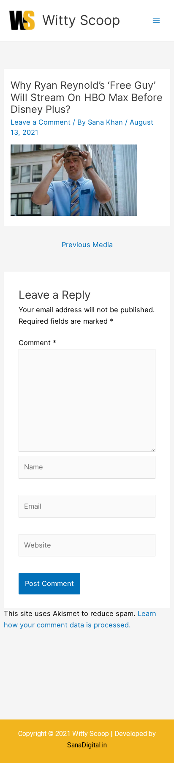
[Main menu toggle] (156, 20)
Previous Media (87, 244)
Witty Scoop (81, 20)
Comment (37, 342)
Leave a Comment (41, 122)
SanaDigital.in (87, 745)
